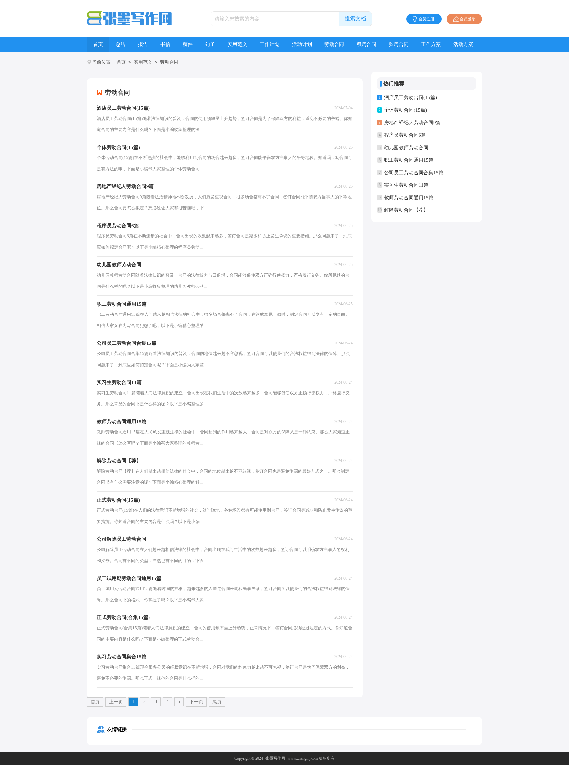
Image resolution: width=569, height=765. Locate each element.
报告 (143, 44)
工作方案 (431, 44)
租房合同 (366, 44)
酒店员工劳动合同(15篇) (410, 97)
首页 (98, 44)
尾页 (217, 701)
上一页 (116, 701)
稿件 (188, 44)
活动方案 (463, 44)
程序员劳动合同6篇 (405, 135)
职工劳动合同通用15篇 (409, 160)
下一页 (196, 701)
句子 (210, 44)
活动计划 (302, 44)
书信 (165, 44)
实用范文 (237, 44)
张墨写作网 (275, 758)
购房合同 (399, 44)
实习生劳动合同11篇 (406, 185)
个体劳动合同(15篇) (405, 110)
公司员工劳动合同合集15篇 (414, 172)
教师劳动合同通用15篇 (409, 197)
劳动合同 (334, 44)
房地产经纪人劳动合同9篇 (412, 122)
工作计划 (270, 44)
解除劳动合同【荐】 (406, 210)
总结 (120, 44)
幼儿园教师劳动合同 (406, 147)
